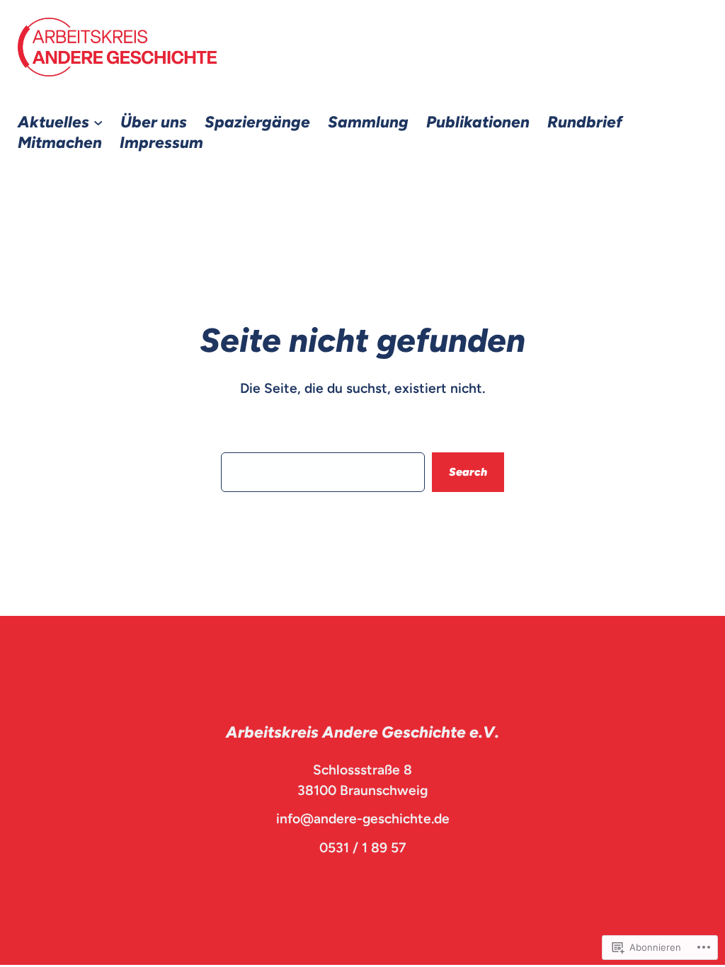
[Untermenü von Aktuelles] (98, 122)
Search (468, 472)
